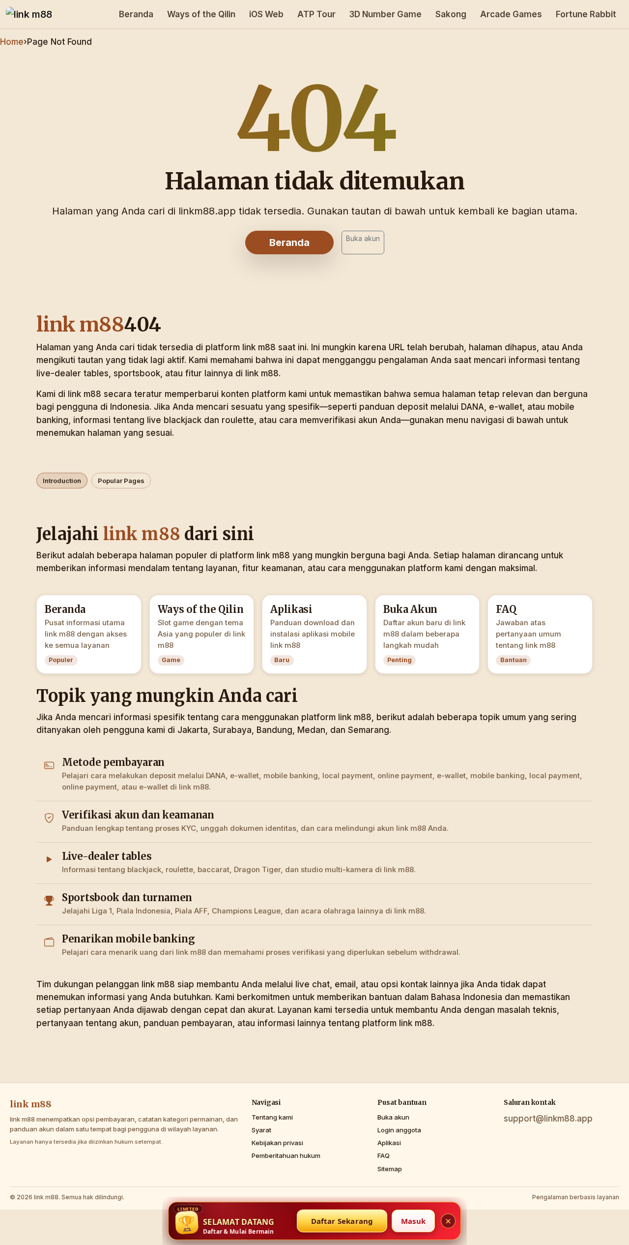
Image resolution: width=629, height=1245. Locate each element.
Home (12, 42)
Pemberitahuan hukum (286, 1155)
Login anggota (399, 1130)
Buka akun (363, 238)
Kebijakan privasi (277, 1143)
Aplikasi (389, 1143)
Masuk (413, 1221)
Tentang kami (272, 1117)
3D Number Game (385, 14)
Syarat (261, 1130)
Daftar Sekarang (342, 1221)
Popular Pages (121, 481)
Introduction (62, 481)
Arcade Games (511, 14)
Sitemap (389, 1169)
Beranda (136, 14)
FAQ (383, 1155)
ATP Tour (316, 14)
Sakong (450, 14)
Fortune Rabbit (586, 14)
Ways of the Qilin (201, 14)
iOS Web (266, 14)
